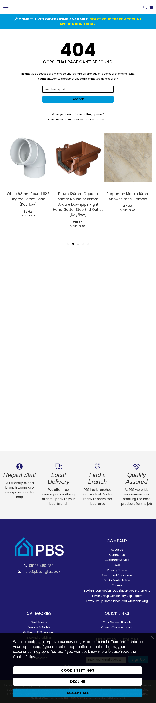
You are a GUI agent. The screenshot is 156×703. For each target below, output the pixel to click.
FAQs (117, 565)
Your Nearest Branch (117, 622)
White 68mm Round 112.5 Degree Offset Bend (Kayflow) (28, 199)
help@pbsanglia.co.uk (41, 571)
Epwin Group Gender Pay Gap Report (117, 596)
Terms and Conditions (117, 575)
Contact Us (117, 555)
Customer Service (117, 560)
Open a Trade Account (117, 627)
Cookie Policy (24, 656)
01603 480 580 (41, 565)
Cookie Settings (77, 670)
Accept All (77, 692)
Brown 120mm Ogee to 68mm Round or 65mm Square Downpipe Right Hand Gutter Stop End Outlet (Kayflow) (78, 204)
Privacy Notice (117, 570)
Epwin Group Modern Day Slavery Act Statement (117, 591)
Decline (77, 681)
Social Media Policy (117, 580)
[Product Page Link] (28, 187)
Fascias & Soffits (39, 627)
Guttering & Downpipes (39, 632)
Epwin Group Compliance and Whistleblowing (117, 601)
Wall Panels (39, 622)
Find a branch (97, 478)
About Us (117, 550)
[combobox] (78, 89)
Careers (117, 585)
